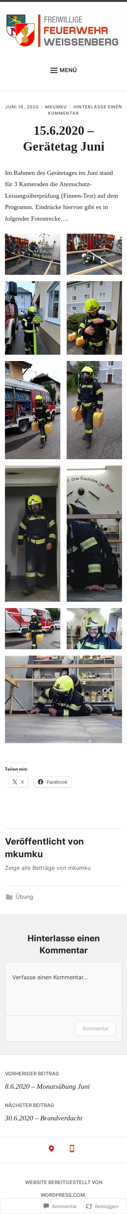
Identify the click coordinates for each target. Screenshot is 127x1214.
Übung (24, 896)
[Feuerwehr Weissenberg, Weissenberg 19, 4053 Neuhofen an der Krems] (51, 1150)
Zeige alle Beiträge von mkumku (48, 867)
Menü (68, 70)
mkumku (56, 106)
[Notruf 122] (72, 1150)
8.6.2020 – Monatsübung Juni (47, 1080)
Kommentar (96, 1028)
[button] (32, 254)
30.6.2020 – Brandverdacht (44, 1112)
